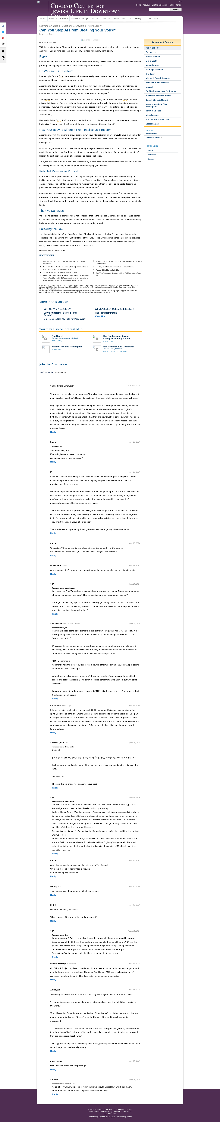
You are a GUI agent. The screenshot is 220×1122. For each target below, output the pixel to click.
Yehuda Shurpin (48, 34)
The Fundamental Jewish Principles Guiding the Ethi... (118, 337)
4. (40, 275)
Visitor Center (119, 18)
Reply (53, 432)
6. (93, 267)
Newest (58, 372)
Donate (179, 5)
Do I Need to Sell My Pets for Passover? (64, 319)
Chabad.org (104, 1117)
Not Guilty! (57, 336)
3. (40, 272)
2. (40, 267)
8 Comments (56, 349)
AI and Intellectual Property (85, 61)
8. (93, 273)
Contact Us (156, 5)
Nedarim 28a (114, 270)
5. (93, 261)
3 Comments (122, 351)
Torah (66, 152)
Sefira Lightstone (50, 42)
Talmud (47, 234)
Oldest (63, 372)
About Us (146, 5)
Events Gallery (135, 18)
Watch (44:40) (108, 341)
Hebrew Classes (152, 18)
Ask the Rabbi (168, 5)
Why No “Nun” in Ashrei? (57, 309)
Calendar (64, 18)
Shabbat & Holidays (79, 18)
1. (40, 261)
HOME (43, 18)
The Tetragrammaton (106, 312)
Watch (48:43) (57, 341)
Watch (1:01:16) (109, 351)
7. (93, 270)
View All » (100, 316)
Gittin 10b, (106, 270)
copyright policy (104, 292)
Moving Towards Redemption (67, 346)
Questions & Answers (73, 25)
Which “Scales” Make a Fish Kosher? (114, 309)
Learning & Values (48, 25)
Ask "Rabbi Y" (95, 25)
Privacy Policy (126, 1117)
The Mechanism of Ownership (118, 346)
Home (138, 5)
